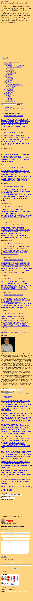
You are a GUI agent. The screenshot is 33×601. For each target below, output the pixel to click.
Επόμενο (3, 333)
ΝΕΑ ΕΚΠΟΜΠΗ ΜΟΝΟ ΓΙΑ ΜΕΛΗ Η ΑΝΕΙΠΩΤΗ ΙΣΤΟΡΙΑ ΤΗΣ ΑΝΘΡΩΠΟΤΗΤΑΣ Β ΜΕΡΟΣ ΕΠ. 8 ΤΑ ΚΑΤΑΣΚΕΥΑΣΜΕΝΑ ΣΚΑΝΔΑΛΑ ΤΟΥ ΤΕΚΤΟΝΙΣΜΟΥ (15, 157)
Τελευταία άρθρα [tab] (8, 396)
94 (25, 332)
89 (17, 332)
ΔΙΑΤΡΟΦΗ (7, 94)
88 (15, 332)
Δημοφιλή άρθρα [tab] (8, 397)
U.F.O (9, 83)
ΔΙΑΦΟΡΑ (10, 74)
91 (20, 332)
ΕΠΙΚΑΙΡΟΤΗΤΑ (9, 68)
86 (12, 332)
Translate (25, 393)
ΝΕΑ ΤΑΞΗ (10, 88)
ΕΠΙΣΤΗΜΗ (11, 91)
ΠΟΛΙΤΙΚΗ (10, 70)
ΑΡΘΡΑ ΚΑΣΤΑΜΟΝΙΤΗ (11, 62)
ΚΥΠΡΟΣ (10, 79)
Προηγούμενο (4, 332)
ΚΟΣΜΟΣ (7, 76)
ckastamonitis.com (11, 591)
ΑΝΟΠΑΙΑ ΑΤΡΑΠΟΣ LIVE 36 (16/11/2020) (16, 487)
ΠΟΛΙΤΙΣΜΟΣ (8, 98)
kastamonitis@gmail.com (16, 385)
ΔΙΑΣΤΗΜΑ (11, 92)
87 (13, 332)
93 (24, 332)
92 (22, 332)
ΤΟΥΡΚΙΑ (10, 80)
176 (29, 332)
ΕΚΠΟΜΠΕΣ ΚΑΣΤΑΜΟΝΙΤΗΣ (16, 65)
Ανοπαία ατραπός (22, 591)
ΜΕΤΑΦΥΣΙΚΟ (11, 86)
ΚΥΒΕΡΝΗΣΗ (11, 73)
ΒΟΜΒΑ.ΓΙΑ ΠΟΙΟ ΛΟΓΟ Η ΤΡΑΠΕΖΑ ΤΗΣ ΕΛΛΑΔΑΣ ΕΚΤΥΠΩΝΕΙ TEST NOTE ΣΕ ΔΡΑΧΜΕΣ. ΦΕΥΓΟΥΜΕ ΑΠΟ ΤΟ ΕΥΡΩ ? (16, 473)
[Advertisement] (16, 40)
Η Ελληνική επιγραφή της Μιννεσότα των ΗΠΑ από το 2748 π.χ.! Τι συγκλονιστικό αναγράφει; (15, 481)
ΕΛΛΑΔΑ (10, 77)
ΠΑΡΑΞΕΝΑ (8, 82)
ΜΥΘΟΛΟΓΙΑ (11, 101)
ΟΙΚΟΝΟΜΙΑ (11, 71)
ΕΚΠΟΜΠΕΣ (8, 64)
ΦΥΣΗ (9, 97)
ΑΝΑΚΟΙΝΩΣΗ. (6, 490)
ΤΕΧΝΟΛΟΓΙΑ (8, 89)
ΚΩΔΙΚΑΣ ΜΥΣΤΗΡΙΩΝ (14, 67)
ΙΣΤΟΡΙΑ (10, 100)
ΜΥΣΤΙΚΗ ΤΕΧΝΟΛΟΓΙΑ (15, 85)
